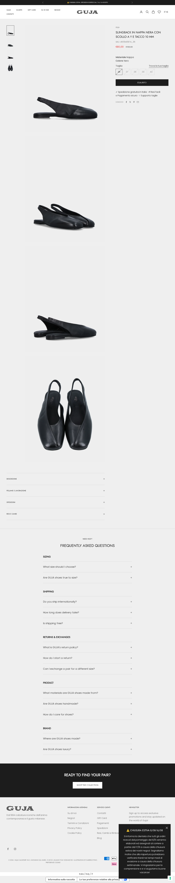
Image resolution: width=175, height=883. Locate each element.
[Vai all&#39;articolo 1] (10, 30)
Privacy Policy (75, 828)
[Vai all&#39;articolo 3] (10, 55)
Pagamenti (103, 823)
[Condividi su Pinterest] (134, 102)
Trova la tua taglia (158, 65)
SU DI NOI (45, 10)
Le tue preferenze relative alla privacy (99, 879)
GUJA (117, 27)
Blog (99, 838)
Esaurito (142, 82)
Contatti (101, 813)
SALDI (9, 10)
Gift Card (102, 818)
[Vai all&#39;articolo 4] (10, 67)
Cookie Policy (75, 833)
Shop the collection (87, 785)
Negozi (71, 818)
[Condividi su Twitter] (130, 102)
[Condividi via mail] (138, 102)
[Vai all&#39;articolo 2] (10, 43)
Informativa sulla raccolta (61, 879)
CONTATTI (10, 14)
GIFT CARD (32, 10)
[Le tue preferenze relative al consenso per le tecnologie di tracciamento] (170, 878)
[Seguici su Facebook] (8, 849)
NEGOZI (57, 10)
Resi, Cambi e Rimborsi (109, 833)
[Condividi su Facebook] (126, 102)
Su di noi (72, 813)
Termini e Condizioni (78, 823)
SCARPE (19, 10)
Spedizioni (102, 828)
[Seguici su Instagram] (15, 849)
